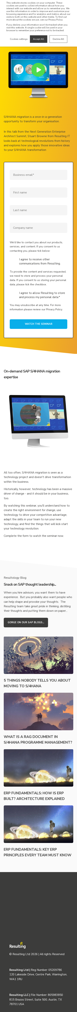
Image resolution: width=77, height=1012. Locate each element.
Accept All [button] (38, 39)
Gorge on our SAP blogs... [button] (26, 622)
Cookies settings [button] (19, 39)
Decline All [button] (58, 39)
